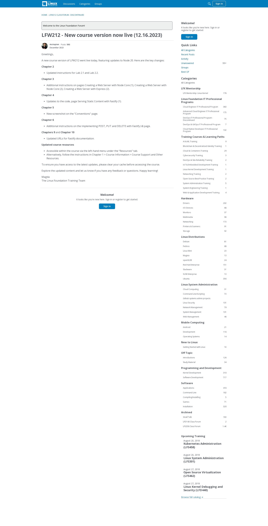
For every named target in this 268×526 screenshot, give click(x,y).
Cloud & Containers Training (204, 150)
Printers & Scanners (204, 226)
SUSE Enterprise (204, 274)
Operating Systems (204, 336)
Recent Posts (187, 54)
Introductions (204, 357)
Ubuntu (204, 278)
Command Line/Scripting (204, 294)
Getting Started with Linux (204, 347)
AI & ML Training (204, 141)
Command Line (204, 392)
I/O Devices (204, 207)
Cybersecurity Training (204, 155)
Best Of (185, 71)
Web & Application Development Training (204, 192)
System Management (204, 312)
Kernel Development (204, 372)
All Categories (188, 50)
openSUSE (204, 260)
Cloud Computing (204, 289)
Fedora (204, 246)
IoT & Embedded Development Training (204, 164)
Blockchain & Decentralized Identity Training (204, 146)
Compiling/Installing (204, 397)
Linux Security (204, 302)
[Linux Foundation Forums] (49, 3)
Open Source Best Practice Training (204, 178)
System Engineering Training (204, 188)
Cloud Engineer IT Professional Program (204, 106)
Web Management (204, 316)
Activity (184, 58)
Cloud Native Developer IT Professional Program (204, 130)
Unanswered (203, 63)
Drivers (204, 203)
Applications (204, 388)
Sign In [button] (107, 206)
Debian (204, 241)
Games (204, 402)
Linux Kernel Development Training (204, 169)
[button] (45, 46)
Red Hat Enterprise (204, 264)
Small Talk (204, 417)
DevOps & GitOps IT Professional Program (204, 124)
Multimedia (204, 217)
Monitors (204, 212)
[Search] (209, 4)
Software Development (204, 377)
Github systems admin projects (196, 298)
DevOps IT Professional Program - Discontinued (204, 119)
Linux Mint (204, 251)
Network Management (204, 307)
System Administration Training (204, 183)
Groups (184, 67)
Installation (204, 406)
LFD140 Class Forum (204, 421)
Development (204, 332)
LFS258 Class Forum (204, 426)
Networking (204, 221)
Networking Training (204, 174)
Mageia (204, 255)
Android (204, 327)
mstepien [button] (54, 44)
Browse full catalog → (192, 497)
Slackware (204, 269)
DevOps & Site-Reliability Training (204, 160)
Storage (204, 231)
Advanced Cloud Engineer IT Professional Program (204, 112)
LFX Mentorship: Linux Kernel (204, 93)
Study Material (204, 362)
